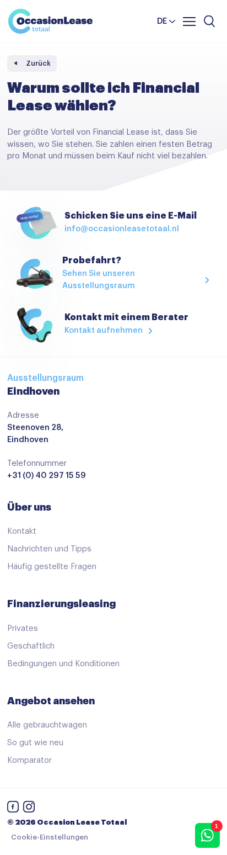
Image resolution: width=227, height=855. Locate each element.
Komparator (29, 760)
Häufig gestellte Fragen (51, 566)
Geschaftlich (31, 646)
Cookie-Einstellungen (49, 837)
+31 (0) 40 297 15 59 (46, 475)
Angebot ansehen (51, 701)
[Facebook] (13, 809)
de (162, 21)
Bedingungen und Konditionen (63, 664)
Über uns (29, 507)
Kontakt (21, 531)
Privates (22, 628)
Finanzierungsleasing (61, 604)
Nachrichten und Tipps (49, 549)
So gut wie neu (35, 743)
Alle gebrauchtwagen (47, 725)
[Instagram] (29, 809)
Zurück (38, 63)
